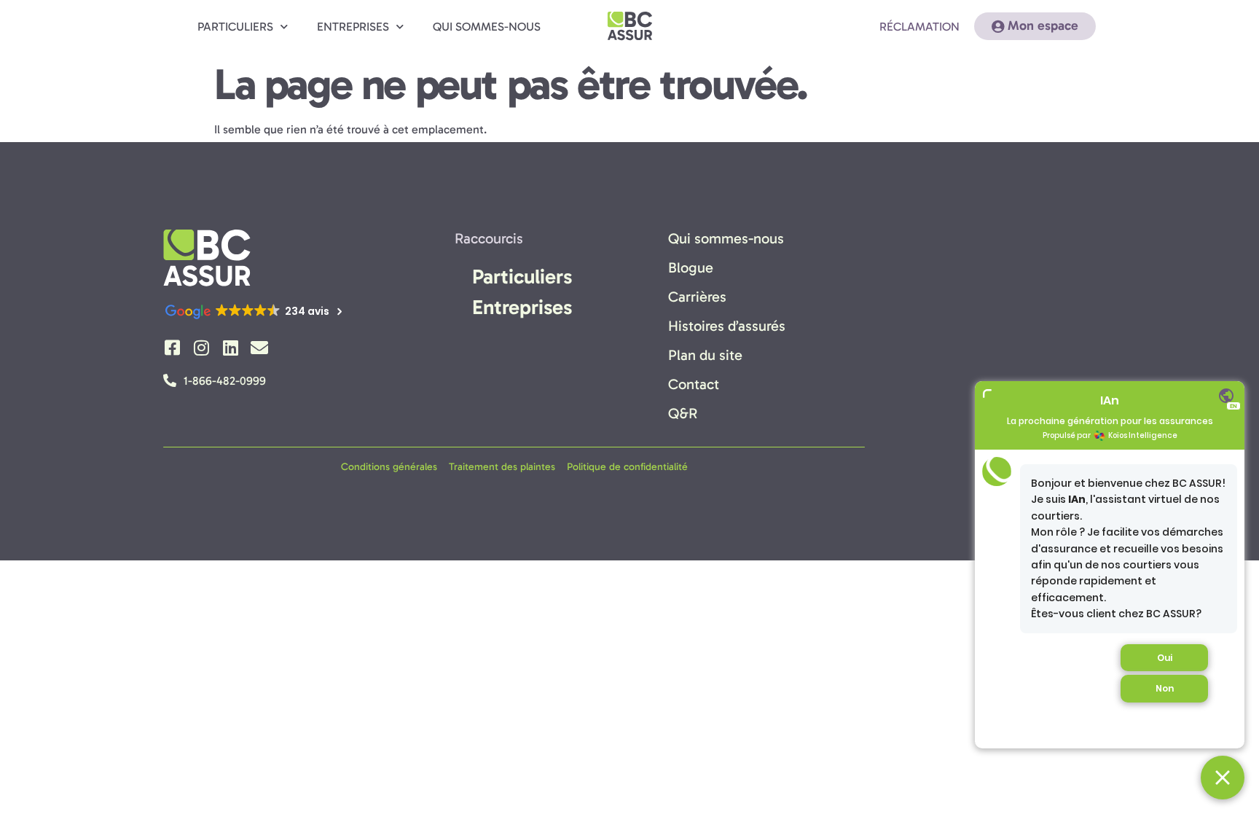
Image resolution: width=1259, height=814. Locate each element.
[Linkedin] (230, 347)
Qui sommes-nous (487, 27)
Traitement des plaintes (502, 467)
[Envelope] (259, 347)
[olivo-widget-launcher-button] (1222, 777)
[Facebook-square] (172, 347)
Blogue (690, 267)
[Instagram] (201, 347)
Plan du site (705, 355)
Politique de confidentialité (627, 467)
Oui (1164, 657)
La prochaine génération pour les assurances (1110, 421)
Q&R (682, 413)
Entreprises (353, 27)
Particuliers (235, 27)
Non (1165, 688)
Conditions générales (389, 467)
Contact (693, 384)
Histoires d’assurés (726, 325)
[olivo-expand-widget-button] (987, 393)
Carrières (697, 296)
